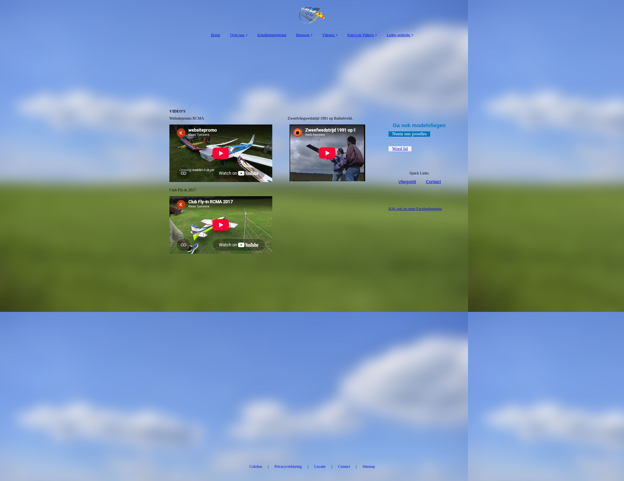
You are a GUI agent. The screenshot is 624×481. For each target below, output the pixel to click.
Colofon (255, 466)
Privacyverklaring (288, 466)
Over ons (237, 35)
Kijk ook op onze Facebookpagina (415, 209)
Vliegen (328, 35)
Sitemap (368, 466)
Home (215, 35)
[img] (312, 14)
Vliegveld (407, 181)
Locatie (320, 466)
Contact (433, 181)
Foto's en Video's (360, 35)
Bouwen (302, 35)
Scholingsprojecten (271, 35)
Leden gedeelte (398, 35)
